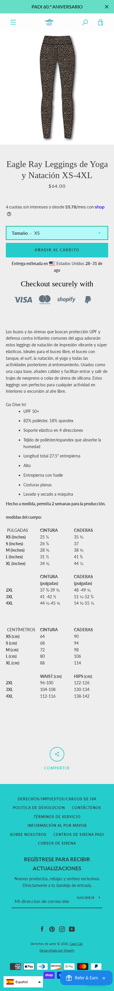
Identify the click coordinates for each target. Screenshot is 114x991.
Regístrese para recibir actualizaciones (57, 863)
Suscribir (85, 897)
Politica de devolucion (39, 808)
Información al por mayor (57, 825)
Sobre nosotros (28, 834)
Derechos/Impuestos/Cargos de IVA (57, 799)
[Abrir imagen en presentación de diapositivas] (57, 88)
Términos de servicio (57, 817)
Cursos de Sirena (57, 843)
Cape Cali (76, 944)
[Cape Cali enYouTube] (72, 928)
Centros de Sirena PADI (78, 834)
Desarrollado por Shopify (57, 950)
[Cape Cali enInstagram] (62, 928)
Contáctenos (86, 808)
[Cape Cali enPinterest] (52, 928)
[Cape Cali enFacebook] (42, 928)
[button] (23, 982)
